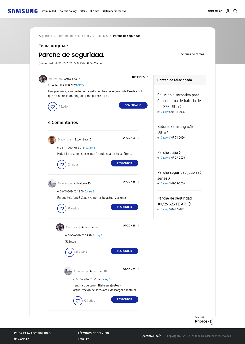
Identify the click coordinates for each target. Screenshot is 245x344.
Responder (124, 163)
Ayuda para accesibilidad (32, 333)
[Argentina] (23, 11)
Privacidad (21, 339)
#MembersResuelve (114, 11)
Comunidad (49, 11)
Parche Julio (167, 152)
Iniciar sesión (214, 11)
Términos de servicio (93, 333)
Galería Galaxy (68, 11)
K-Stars (94, 11)
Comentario (133, 105)
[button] (141, 77)
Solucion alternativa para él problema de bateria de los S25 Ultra (179, 101)
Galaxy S (81, 85)
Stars (83, 11)
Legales (83, 339)
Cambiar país (151, 336)
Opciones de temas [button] (191, 54)
